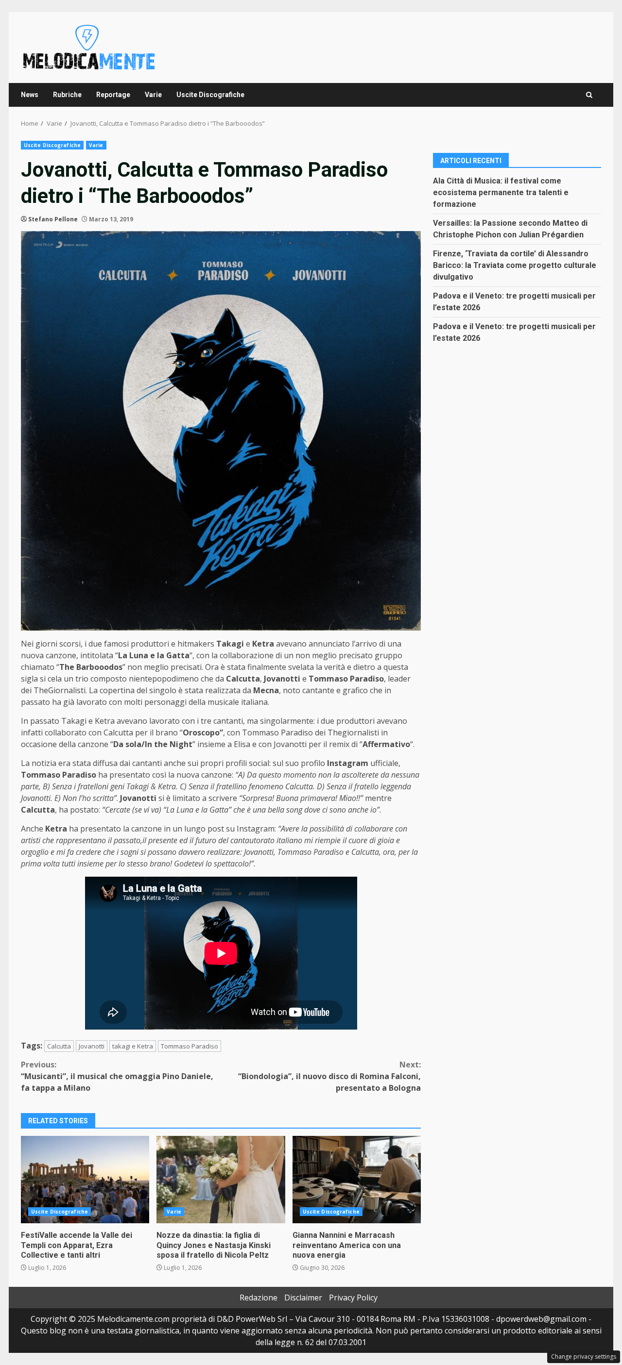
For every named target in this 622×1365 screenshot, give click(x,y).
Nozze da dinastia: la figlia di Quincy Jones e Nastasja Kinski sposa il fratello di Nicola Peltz (220, 1179)
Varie (153, 95)
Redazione (258, 1297)
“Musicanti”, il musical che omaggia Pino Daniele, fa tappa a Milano (117, 1076)
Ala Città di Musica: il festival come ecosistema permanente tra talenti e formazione (501, 192)
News (29, 95)
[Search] (589, 94)
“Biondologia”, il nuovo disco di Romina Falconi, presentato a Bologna (329, 1076)
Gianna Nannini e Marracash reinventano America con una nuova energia (357, 1179)
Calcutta (59, 1046)
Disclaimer (303, 1297)
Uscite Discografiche (210, 95)
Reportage (113, 95)
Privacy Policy (353, 1297)
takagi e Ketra (132, 1046)
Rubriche (67, 95)
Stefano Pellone (53, 219)
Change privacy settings (583, 1356)
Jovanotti (91, 1046)
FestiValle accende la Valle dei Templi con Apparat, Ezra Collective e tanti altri (85, 1179)
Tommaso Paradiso (189, 1046)
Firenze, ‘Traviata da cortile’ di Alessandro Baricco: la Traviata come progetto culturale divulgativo (514, 265)
